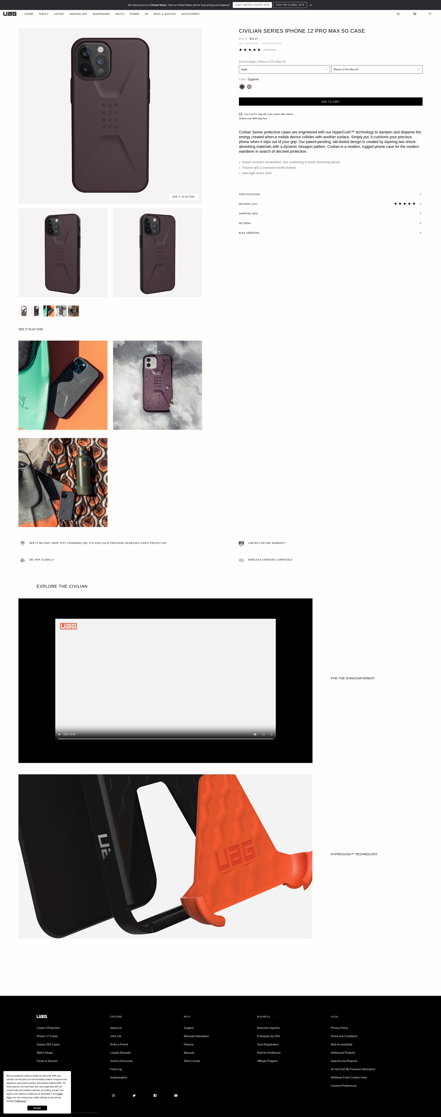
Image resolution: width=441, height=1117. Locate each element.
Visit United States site (252, 5)
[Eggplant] (242, 87)
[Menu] (430, 13)
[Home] (9, 14)
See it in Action (183, 197)
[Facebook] (155, 1095)
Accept (37, 1108)
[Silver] (249, 87)
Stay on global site (290, 5)
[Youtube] (175, 1095)
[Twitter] (134, 1095)
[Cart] (414, 13)
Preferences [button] (20, 1101)
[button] (110, 116)
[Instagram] (113, 1095)
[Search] (398, 13)
